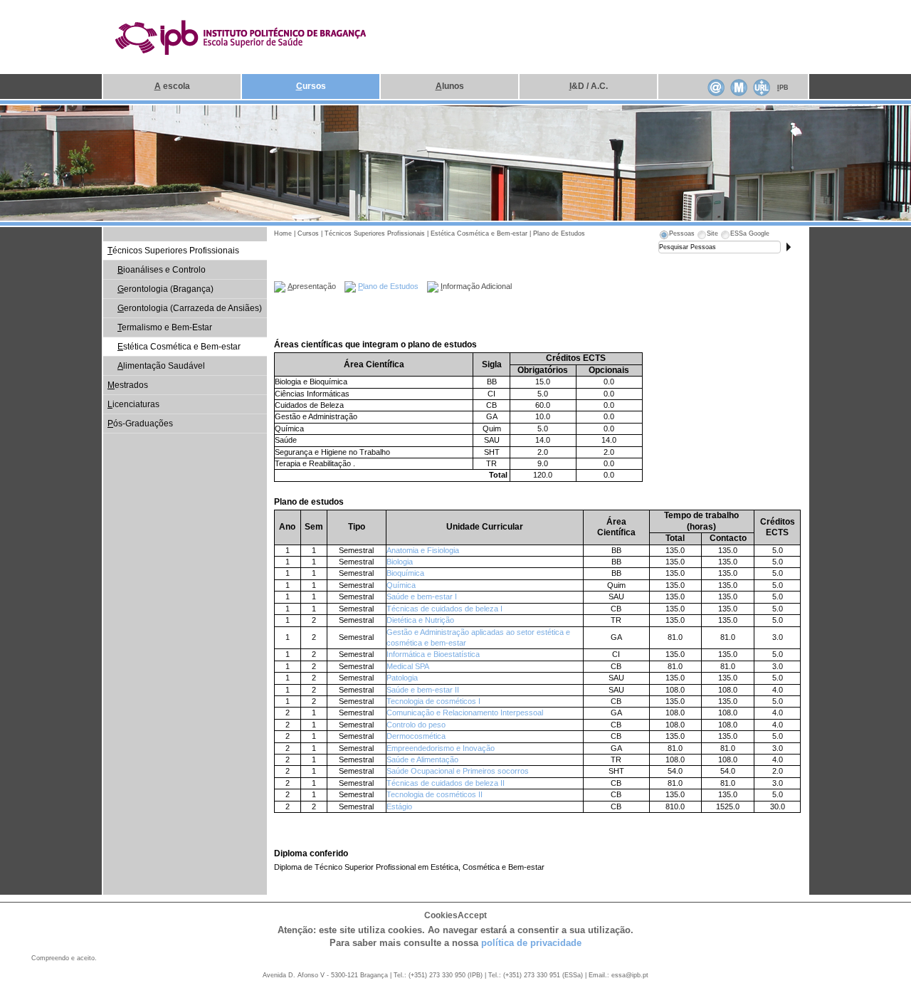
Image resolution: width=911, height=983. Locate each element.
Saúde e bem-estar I (421, 596)
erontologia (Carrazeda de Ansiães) (189, 308)
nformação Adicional (476, 286)
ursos (311, 86)
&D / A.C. (588, 86)
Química (401, 585)
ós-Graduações (140, 424)
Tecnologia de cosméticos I (433, 701)
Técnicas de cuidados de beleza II (445, 783)
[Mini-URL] (761, 86)
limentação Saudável (161, 366)
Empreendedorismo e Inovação (440, 748)
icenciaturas (133, 404)
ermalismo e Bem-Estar (164, 327)
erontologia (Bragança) (165, 289)
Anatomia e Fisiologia (422, 550)
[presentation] (676, 236)
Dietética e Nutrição (420, 620)
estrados (127, 385)
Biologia (399, 561)
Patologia (402, 677)
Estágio (399, 806)
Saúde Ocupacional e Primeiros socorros (457, 771)
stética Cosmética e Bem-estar (179, 347)
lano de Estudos (388, 286)
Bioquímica (405, 573)
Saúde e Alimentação (422, 759)
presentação (312, 286)
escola (172, 86)
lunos (450, 86)
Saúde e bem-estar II (422, 689)
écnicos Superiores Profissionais (173, 251)
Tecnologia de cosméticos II (434, 794)
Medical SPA (407, 666)
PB (783, 87)
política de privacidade (531, 942)
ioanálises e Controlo (161, 270)
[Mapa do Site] (739, 86)
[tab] (676, 236)
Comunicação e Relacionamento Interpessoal (464, 712)
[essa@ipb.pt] (716, 86)
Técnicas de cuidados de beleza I (444, 608)
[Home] (241, 36)
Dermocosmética (416, 736)
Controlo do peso (416, 724)
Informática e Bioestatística (433, 654)
